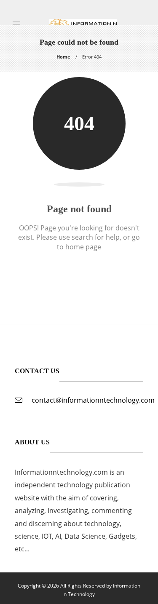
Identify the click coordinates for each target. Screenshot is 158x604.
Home (63, 56)
